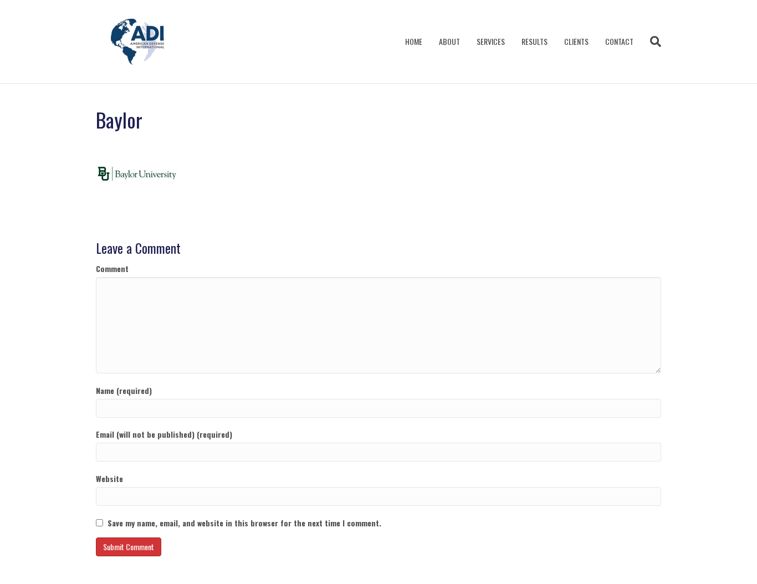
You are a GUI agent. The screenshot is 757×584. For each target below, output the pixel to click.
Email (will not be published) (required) (164, 434)
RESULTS (534, 41)
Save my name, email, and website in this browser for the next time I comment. (244, 523)
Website (109, 478)
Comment (112, 268)
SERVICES (491, 41)
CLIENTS (576, 41)
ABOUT (449, 41)
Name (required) (124, 390)
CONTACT (619, 41)
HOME (413, 41)
